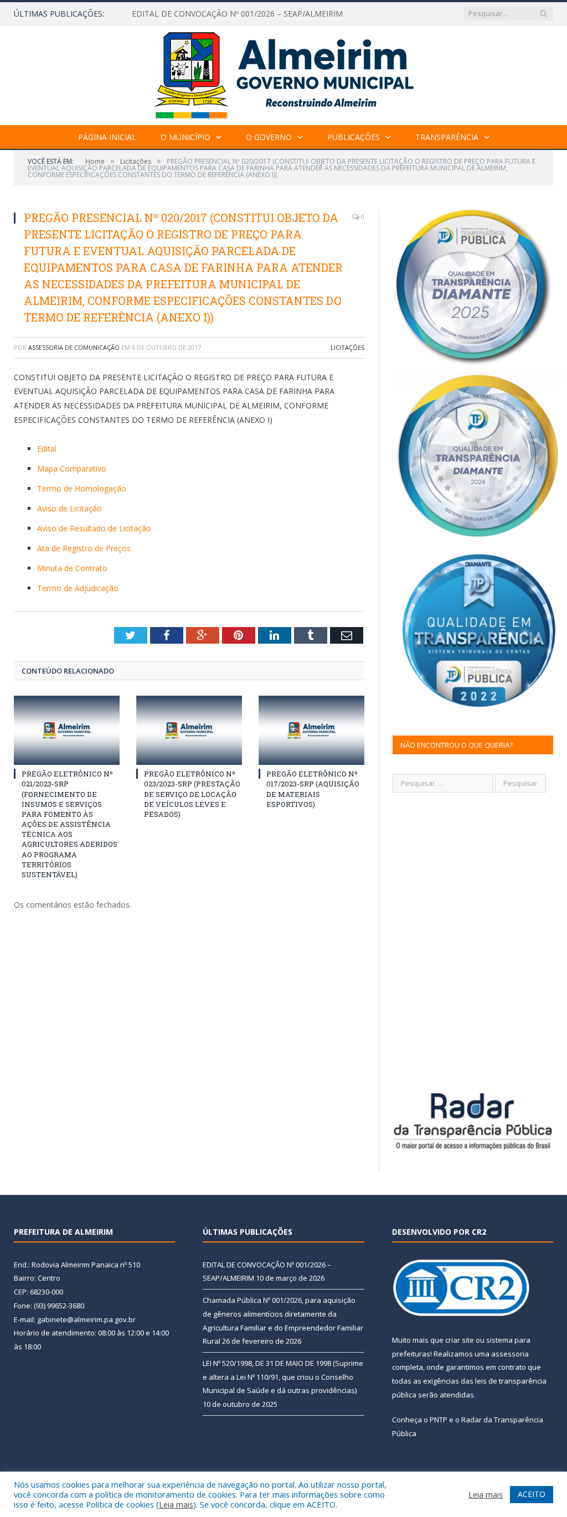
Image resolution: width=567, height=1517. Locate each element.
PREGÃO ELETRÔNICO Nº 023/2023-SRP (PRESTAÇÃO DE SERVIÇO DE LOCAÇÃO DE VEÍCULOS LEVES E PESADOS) (192, 794)
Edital (46, 448)
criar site (459, 1340)
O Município (185, 137)
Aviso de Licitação (69, 508)
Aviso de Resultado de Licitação (94, 528)
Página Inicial (107, 137)
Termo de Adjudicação (77, 588)
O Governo (269, 137)
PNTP (438, 1420)
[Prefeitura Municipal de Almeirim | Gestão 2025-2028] (283, 73)
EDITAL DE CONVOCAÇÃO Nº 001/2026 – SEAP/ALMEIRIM (237, 14)
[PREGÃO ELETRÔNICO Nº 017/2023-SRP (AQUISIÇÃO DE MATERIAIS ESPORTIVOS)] (311, 730)
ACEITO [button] (531, 1494)
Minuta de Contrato (72, 568)
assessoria (510, 1354)
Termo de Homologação (81, 488)
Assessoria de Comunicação (74, 347)
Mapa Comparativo (71, 468)
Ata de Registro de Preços (84, 548)
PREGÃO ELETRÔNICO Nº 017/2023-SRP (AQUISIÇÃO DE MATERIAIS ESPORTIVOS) (312, 789)
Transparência (446, 137)
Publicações (353, 137)
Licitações (347, 347)
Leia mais (176, 1504)
